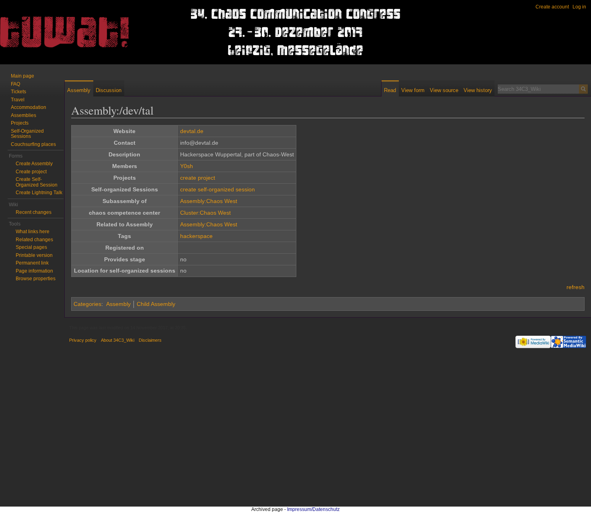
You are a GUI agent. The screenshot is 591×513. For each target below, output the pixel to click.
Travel (18, 100)
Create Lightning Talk (39, 192)
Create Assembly (34, 163)
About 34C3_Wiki (117, 340)
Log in (579, 7)
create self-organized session (217, 189)
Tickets (18, 91)
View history (478, 90)
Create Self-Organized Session (36, 182)
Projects (20, 123)
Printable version (34, 255)
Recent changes (33, 212)
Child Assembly (156, 304)
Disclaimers (150, 340)
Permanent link (32, 263)
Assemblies (23, 115)
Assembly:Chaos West (208, 201)
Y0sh (186, 166)
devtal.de (191, 131)
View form (413, 90)
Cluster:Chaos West (205, 212)
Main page (22, 76)
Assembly (118, 304)
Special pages (31, 247)
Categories (87, 304)
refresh (575, 287)
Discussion (108, 90)
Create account (552, 7)
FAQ (15, 84)
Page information (34, 271)
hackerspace (196, 236)
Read (390, 90)
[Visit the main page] (32, 32)
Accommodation (28, 107)
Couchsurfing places (33, 144)
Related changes (34, 239)
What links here (32, 231)
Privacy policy (82, 340)
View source (444, 90)
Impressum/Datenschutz (313, 509)
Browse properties (35, 278)
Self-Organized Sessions (27, 134)
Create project (31, 171)
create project (197, 177)
